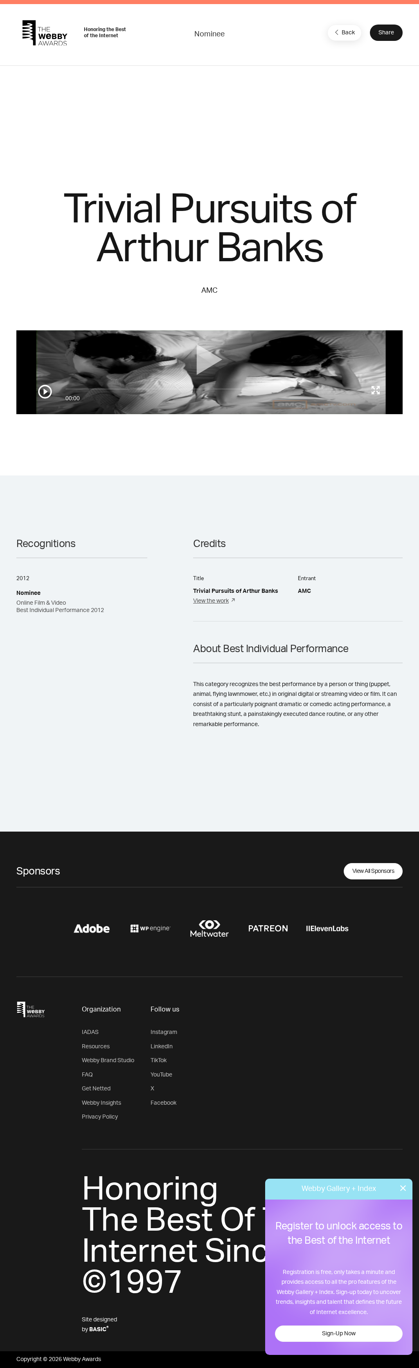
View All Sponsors (373, 871)
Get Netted (96, 1089)
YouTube (161, 1075)
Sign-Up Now (339, 1334)
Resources (96, 1047)
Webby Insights (101, 1103)
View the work (211, 601)
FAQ (87, 1075)
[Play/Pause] (45, 391)
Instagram (164, 1032)
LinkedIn (162, 1047)
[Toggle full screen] (375, 390)
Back (348, 33)
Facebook (163, 1103)
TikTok (159, 1060)
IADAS (90, 1032)
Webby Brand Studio (108, 1060)
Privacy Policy (100, 1117)
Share (386, 33)
